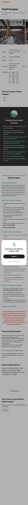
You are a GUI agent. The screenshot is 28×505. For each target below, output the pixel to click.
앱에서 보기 (14, 256)
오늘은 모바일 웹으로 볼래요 (14, 261)
